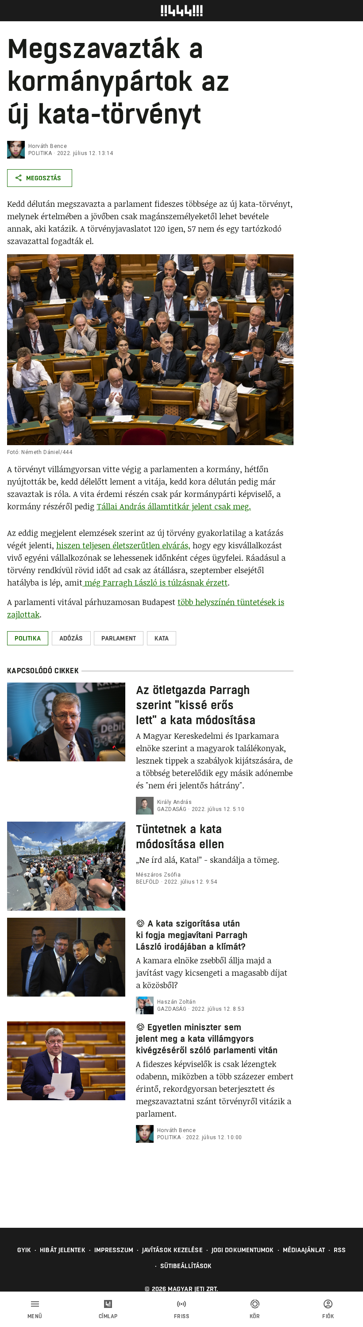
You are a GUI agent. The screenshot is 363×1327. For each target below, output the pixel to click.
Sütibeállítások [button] (186, 1265)
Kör (255, 1316)
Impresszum (113, 1249)
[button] (27, 638)
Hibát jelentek (62, 1249)
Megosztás (43, 178)
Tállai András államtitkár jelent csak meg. (174, 506)
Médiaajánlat (304, 1249)
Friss (181, 1316)
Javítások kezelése (172, 1249)
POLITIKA (40, 153)
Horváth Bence (47, 146)
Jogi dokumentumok (243, 1249)
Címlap (108, 1316)
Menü (34, 1316)
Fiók (328, 1316)
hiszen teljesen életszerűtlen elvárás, (123, 545)
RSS (340, 1249)
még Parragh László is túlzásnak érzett (155, 582)
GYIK (24, 1249)
